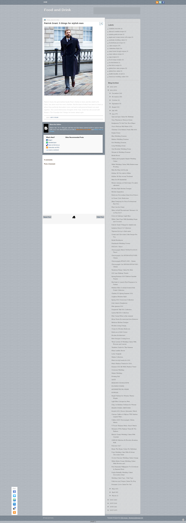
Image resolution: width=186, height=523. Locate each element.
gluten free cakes (114, 71)
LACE (114, 380)
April (113, 492)
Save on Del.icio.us (54, 145)
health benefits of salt (116, 74)
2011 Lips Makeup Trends (120, 273)
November (115, 97)
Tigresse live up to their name (121, 231)
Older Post (100, 217)
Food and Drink (57, 10)
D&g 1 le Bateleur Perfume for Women (124, 405)
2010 (111, 500)
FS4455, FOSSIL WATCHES (121, 408)
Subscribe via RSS (53, 147)
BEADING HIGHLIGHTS (120, 383)
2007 (111, 510)
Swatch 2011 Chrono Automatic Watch (124, 411)
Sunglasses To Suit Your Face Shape (123, 123)
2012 (111, 87)
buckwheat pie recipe (116, 43)
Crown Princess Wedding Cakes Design (125, 458)
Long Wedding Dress (119, 146)
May (113, 489)
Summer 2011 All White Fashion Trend (124, 367)
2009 (112, 503)
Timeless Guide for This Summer (122, 347)
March (114, 496)
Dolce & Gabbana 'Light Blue (121, 216)
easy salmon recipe (115, 54)
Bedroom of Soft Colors (119, 332)
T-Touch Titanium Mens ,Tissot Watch (124, 426)
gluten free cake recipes (117, 68)
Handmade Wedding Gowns (121, 243)
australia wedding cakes (117, 40)
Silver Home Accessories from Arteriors (125, 319)
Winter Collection (117, 357)
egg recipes (113, 57)
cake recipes (113, 46)
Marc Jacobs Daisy (118, 207)
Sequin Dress (116, 133)
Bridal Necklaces (117, 240)
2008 (112, 507)
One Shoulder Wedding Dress (121, 149)
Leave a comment (53, 150)
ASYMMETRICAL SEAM (120, 389)
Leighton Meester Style (119, 297)
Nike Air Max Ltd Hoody (120, 170)
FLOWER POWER (118, 386)
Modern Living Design (119, 326)
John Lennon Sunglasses (119, 303)
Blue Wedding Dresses (119, 136)
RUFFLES (115, 393)
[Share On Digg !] (14, 505)
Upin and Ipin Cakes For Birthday (123, 117)
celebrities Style (114, 48)
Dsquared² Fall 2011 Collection (122, 310)
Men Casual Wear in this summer (122, 316)
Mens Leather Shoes (118, 351)
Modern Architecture (118, 335)
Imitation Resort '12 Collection (121, 228)
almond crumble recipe (116, 31)
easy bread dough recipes (117, 51)
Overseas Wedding (118, 370)
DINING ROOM (114, 29)
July (113, 111)
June (113, 114)
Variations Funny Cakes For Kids (122, 270)
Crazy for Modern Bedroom (121, 329)
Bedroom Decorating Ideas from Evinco (125, 195)
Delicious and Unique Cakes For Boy (124, 481)
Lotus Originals (116, 354)
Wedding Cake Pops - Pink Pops (122, 478)
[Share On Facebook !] (14, 492)
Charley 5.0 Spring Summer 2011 (122, 293)
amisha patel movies (115, 34)
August (114, 107)
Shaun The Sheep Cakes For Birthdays (124, 449)
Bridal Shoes (116, 155)
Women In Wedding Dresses (121, 152)
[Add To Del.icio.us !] (14, 509)
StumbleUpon (52, 142)
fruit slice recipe (114, 65)
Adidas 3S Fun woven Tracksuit (122, 176)
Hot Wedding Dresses (119, 143)
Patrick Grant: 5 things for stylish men (64, 23)
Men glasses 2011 (117, 306)
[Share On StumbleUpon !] (14, 501)
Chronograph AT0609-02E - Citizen (124, 261)
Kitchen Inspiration (118, 192)
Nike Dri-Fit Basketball (119, 180)
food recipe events (115, 60)
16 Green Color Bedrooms (120, 198)
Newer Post (47, 217)
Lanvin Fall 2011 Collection (120, 313)
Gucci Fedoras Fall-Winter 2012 (122, 126)
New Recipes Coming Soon (121, 339)
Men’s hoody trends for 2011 (121, 360)
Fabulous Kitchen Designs (120, 322)
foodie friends (113, 63)
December (115, 93)
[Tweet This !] (14, 497)
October (114, 100)
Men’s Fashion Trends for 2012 (122, 364)
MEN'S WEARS (54, 117)
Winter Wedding (117, 373)
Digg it (50, 140)
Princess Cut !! (116, 446)
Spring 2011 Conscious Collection (123, 300)
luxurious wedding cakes (117, 77)
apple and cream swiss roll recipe (120, 37)
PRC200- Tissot (117, 247)
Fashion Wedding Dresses (120, 139)
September (115, 104)
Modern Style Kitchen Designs (121, 189)
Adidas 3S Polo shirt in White (121, 173)
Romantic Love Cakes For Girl (121, 484)
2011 (111, 90)
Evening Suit (116, 376)
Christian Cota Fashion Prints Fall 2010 (124, 130)
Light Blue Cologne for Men (121, 401)
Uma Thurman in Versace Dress (122, 120)
